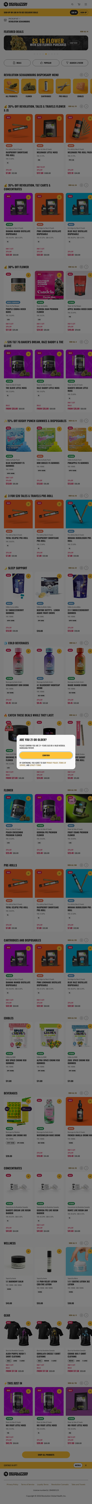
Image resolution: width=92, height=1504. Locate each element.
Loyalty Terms (35, 765)
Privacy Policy (52, 762)
